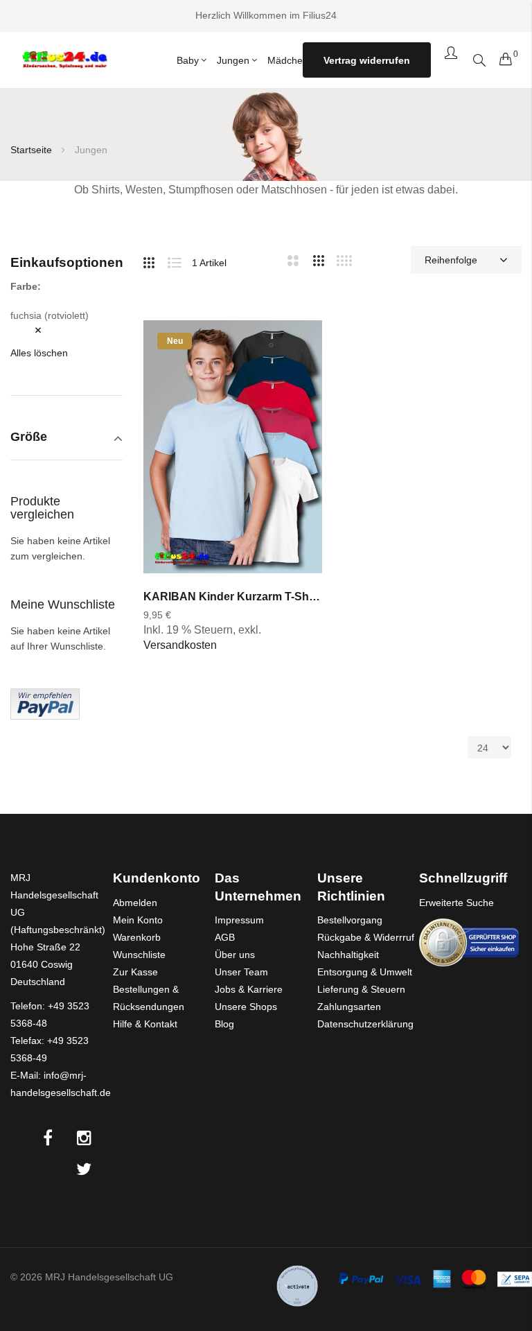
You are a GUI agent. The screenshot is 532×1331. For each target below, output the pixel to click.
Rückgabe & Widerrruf (365, 937)
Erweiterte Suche (456, 902)
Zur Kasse (135, 971)
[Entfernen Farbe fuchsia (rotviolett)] (27, 330)
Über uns (235, 954)
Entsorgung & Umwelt (364, 971)
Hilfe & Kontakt (145, 1023)
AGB (225, 937)
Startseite (32, 149)
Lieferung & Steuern (361, 989)
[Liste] (180, 260)
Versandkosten (180, 645)
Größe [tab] (28, 437)
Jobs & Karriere (249, 989)
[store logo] (64, 60)
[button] (296, 344)
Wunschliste (139, 954)
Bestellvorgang (349, 919)
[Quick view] (296, 421)
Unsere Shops (246, 1006)
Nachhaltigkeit (348, 954)
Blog (224, 1023)
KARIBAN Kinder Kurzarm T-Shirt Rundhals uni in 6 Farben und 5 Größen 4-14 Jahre (232, 596)
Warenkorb (137, 937)
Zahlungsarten (349, 1006)
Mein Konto (138, 919)
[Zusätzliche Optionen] (45, 702)
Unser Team (241, 971)
